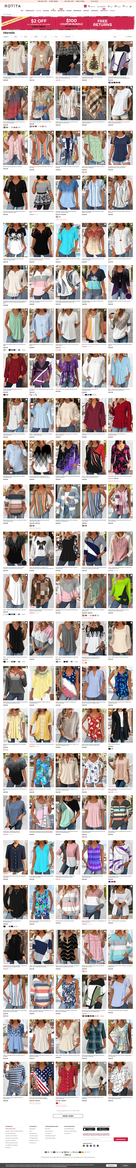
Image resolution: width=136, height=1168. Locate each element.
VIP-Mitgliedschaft (33, 1138)
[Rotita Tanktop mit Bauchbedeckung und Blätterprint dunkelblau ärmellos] (120, 683)
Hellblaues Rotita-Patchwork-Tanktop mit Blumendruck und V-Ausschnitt (120, 1056)
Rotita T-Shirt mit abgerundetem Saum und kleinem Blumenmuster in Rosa (93, 966)
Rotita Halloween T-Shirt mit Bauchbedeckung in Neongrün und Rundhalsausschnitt (118, 610)
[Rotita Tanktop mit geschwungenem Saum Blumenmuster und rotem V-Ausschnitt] (94, 725)
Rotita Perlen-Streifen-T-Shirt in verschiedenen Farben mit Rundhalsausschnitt (15, 520)
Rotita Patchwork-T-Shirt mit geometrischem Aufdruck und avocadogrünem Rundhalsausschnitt (93, 1011)
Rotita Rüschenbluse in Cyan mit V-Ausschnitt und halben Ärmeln (68, 259)
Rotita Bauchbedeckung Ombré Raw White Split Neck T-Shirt (15, 789)
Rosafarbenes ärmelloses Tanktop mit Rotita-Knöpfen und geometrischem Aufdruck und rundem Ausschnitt (41, 832)
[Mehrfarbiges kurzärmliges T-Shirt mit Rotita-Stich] (41, 103)
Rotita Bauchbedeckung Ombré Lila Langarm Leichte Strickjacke (119, 301)
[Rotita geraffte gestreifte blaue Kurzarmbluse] (120, 991)
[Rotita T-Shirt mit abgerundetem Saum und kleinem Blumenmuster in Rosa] (94, 946)
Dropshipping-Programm (50, 1135)
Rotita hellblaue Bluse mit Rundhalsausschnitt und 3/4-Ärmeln (41, 345)
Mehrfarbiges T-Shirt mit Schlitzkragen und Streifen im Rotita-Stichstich (120, 832)
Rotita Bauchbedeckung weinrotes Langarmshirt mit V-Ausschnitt (94, 434)
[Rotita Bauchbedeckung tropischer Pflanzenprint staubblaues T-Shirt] (94, 282)
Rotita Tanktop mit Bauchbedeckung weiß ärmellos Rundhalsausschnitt (14, 434)
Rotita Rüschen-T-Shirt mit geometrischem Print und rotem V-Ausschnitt (67, 1098)
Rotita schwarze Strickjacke (114, 744)
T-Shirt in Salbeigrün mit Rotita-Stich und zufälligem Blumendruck (93, 610)
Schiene (119, 6)
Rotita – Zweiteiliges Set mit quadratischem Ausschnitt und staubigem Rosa (120, 789)
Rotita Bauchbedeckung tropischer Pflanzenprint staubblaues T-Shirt (92, 301)
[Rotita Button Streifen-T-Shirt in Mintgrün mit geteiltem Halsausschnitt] (120, 946)
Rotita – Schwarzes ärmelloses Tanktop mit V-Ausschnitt (15, 657)
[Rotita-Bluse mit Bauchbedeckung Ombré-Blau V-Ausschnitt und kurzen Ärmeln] (68, 192)
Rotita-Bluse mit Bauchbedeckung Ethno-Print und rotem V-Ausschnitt (93, 259)
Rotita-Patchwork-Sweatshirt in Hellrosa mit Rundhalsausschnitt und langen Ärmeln (65, 876)
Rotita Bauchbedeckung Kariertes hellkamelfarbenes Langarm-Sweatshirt (93, 122)
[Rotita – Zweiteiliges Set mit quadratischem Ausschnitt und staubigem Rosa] (120, 770)
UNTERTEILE (94, 10)
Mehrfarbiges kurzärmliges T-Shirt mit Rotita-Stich (40, 121)
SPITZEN (53, 10)
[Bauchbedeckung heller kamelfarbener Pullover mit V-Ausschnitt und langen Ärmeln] (68, 725)
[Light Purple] (109, 83)
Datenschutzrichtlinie (90, 1157)
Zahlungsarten (32, 1128)
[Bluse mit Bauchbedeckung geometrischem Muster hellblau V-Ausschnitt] (94, 192)
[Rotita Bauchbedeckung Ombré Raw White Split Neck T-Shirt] (15, 770)
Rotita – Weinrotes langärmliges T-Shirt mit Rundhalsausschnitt (12, 389)
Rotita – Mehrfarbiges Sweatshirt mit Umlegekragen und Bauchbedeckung (94, 921)
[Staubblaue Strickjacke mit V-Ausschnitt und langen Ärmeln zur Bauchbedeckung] (68, 501)
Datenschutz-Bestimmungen (70, 1131)
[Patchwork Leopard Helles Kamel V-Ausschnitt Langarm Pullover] (120, 325)
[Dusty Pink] (12, 127)
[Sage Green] (7, 127)
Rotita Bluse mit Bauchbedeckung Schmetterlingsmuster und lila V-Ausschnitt (68, 477)
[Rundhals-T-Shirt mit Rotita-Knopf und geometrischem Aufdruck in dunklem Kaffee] (41, 590)
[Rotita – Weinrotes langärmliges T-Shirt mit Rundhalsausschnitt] (15, 370)
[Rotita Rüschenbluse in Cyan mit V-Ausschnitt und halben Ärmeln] (68, 239)
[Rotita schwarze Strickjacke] (120, 725)
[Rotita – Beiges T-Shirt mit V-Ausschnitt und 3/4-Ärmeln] (68, 1036)
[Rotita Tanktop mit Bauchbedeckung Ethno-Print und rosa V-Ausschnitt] (120, 501)
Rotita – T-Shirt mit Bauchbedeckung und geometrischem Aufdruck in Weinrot (91, 477)
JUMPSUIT (86, 10)
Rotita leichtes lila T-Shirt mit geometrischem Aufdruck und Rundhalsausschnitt (120, 876)
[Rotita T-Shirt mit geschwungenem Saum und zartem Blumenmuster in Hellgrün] (94, 147)
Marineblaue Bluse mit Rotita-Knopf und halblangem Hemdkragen (14, 876)
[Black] (10, 350)
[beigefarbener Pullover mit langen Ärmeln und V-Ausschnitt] (94, 1078)
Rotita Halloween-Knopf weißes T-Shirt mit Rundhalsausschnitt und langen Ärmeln (91, 657)
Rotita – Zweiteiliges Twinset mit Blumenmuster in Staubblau (14, 1056)
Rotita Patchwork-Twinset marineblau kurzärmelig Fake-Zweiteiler (67, 167)
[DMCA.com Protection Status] (68, 1154)
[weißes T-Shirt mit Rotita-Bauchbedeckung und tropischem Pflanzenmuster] (15, 239)
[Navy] (14, 350)
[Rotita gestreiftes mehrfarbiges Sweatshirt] (68, 902)
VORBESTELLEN (29, 10)
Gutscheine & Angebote (10, 1140)
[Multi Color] (14, 127)
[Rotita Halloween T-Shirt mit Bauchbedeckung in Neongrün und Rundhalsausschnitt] (120, 590)
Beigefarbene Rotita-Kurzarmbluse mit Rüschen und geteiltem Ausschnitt (40, 1056)
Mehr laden (68, 1116)
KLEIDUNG (46, 10)
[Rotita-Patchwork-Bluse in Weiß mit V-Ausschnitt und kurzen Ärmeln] (68, 325)
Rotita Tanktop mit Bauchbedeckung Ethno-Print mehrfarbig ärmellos (92, 876)
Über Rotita (47, 1128)
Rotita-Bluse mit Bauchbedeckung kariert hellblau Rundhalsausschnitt (14, 477)
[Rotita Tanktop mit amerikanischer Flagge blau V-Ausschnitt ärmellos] (68, 683)
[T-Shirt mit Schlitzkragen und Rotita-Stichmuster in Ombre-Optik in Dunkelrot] (15, 103)
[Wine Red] (114, 82)
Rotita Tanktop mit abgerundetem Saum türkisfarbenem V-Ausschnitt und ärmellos (41, 876)
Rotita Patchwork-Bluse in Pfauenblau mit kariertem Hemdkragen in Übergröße (93, 1056)
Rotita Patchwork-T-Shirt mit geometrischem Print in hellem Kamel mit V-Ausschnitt (67, 122)
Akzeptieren (111, 1165)
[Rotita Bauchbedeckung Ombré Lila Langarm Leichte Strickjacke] (120, 282)
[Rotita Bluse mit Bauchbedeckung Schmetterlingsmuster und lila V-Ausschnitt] (68, 457)
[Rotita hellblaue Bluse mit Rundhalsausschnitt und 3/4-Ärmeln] (41, 325)
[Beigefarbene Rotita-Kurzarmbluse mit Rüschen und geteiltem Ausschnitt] (41, 1036)
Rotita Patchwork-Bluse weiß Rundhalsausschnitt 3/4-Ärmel (119, 259)
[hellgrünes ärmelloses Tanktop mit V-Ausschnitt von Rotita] (15, 325)
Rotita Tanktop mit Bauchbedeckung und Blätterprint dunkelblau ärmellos (119, 702)
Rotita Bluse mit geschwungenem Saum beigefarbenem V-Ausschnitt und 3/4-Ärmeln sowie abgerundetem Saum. (15, 302)
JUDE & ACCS (104, 10)
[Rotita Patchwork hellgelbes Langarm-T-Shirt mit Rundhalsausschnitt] (41, 683)
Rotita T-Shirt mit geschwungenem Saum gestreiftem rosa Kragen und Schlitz (40, 301)
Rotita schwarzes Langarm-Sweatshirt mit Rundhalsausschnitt (12, 921)
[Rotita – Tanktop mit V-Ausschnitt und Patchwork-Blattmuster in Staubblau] (68, 991)
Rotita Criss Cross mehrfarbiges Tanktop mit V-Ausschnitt (94, 344)
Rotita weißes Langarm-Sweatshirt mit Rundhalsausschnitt (90, 389)
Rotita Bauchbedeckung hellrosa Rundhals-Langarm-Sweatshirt (67, 610)
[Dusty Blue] (19, 350)
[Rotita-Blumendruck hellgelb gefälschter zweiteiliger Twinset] (15, 725)
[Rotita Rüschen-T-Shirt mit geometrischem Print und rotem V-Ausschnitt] (68, 1078)
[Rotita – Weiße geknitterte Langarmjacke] (120, 902)
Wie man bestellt (33, 1133)
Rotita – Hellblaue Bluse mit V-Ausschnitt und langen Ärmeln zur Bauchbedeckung (40, 434)
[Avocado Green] (112, 82)
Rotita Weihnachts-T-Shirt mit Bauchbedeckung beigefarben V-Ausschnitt (92, 77)
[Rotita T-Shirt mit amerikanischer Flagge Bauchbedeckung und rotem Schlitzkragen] (41, 1078)
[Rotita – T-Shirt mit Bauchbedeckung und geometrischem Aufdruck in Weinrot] (94, 457)
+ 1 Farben (23, 350)
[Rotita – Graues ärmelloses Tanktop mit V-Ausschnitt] (68, 638)
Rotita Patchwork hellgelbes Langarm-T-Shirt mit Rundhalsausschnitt (39, 702)
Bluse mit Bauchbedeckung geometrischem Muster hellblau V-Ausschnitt (93, 212)
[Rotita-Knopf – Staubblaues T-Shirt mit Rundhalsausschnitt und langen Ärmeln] (15, 812)
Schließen (125, 1165)
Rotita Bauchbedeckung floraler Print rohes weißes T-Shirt (93, 789)
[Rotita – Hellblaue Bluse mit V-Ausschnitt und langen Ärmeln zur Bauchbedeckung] (41, 415)
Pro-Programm (48, 1133)
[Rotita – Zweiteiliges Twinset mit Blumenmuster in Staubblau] (15, 1036)
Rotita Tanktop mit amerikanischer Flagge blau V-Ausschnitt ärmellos (66, 702)
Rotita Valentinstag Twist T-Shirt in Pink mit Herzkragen (120, 476)
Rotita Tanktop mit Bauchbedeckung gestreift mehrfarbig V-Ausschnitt (39, 520)
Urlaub (38, 10)
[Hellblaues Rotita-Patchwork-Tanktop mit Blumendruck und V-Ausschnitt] (120, 1036)
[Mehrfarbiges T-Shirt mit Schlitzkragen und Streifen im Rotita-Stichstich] (120, 812)
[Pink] (17, 127)
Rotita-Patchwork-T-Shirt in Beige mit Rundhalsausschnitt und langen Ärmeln (15, 77)
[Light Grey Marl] (93, 394)
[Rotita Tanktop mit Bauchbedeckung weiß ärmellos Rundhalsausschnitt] (15, 415)
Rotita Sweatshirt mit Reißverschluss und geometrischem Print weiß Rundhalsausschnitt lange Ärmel (68, 301)
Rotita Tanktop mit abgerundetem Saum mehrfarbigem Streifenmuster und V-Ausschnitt (15, 1011)
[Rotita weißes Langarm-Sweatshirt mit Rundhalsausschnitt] (94, 370)
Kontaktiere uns (32, 1142)
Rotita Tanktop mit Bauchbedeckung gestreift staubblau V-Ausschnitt (94, 520)
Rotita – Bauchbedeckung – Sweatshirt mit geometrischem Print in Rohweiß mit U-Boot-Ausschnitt (41, 568)
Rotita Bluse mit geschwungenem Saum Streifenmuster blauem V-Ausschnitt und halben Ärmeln (94, 702)
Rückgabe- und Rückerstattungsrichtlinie (14, 1131)
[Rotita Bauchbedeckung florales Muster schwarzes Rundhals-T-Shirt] (68, 548)
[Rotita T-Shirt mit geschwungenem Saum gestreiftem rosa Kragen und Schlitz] (41, 282)
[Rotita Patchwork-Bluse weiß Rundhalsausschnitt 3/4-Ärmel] (120, 239)
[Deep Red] (4, 127)
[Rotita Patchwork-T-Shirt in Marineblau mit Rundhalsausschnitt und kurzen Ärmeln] (120, 147)
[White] (10, 127)
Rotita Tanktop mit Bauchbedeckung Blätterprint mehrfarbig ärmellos (40, 921)
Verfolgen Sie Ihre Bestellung (11, 1138)
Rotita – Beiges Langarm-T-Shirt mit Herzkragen (118, 657)
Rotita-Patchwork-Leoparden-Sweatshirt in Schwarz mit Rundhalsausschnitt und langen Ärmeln (15, 966)
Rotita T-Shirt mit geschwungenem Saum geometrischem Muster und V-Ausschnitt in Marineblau (94, 568)
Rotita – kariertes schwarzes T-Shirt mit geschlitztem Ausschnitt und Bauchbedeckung (67, 77)
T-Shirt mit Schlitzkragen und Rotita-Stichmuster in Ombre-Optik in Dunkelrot (14, 122)
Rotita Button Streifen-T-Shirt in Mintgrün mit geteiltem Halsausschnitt (120, 966)
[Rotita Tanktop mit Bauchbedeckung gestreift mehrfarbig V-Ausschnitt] (41, 501)
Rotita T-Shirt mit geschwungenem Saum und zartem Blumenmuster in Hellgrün (93, 167)
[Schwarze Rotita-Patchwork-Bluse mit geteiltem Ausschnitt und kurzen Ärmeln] (41, 239)
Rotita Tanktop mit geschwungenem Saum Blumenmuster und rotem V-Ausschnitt (91, 745)
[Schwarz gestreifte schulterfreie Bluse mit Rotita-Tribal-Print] (41, 192)
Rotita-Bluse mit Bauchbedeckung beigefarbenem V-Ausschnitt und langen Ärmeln (67, 789)
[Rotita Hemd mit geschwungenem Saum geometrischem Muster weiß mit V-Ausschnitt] (120, 1078)
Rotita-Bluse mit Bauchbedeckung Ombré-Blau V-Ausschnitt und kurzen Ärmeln (66, 212)
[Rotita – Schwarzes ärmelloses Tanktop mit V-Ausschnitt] (15, 638)
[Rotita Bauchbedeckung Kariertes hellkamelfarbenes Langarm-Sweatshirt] (94, 103)
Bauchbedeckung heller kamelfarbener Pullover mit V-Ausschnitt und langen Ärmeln (67, 745)
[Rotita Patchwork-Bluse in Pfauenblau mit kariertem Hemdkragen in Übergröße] (94, 1036)
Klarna (30, 1131)
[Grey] (119, 82)
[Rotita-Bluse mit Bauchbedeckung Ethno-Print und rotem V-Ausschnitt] (94, 239)
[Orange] (86, 662)
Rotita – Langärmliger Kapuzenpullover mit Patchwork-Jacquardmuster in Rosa (120, 568)
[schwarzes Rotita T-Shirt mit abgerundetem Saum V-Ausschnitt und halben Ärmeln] (15, 192)
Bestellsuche (8, 1147)
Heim (4, 14)
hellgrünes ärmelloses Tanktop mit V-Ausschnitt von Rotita (14, 345)
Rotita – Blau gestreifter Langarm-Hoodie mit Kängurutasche (13, 1098)
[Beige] (17, 350)
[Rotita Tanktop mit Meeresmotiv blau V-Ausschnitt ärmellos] (41, 770)
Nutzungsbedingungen (69, 1128)
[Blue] (57, 217)
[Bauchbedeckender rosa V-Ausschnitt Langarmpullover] (41, 638)
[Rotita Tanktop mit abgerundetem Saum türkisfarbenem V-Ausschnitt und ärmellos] (41, 857)
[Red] (36, 394)
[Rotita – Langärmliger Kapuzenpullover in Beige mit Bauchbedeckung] (68, 415)
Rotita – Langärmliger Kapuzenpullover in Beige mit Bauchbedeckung (67, 434)
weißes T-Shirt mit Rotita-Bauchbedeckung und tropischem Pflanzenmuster (13, 259)
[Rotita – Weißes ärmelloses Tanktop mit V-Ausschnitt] (15, 590)
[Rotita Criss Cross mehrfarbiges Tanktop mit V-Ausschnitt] (94, 325)
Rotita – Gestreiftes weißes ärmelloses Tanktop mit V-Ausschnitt (119, 212)
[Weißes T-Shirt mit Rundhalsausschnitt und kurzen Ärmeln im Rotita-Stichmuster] (120, 103)
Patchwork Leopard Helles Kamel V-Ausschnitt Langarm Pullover (120, 345)
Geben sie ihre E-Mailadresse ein (93, 1139)
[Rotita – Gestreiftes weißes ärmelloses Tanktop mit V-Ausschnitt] (120, 192)
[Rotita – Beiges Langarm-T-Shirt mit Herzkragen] (120, 638)
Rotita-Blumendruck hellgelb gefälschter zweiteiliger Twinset (14, 745)
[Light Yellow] (4, 750)
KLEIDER (69, 10)
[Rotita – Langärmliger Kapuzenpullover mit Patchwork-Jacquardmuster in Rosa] (120, 548)
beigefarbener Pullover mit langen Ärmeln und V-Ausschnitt (92, 1098)
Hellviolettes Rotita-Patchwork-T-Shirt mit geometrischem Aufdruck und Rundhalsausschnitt (119, 77)
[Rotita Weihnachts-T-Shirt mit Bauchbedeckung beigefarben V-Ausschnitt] (94, 58)
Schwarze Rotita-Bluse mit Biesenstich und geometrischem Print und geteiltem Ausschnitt (39, 477)
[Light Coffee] (117, 82)
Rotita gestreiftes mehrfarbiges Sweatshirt (65, 920)
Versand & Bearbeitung (10, 1133)
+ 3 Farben (101, 1016)
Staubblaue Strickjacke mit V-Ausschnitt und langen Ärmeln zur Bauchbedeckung (67, 520)
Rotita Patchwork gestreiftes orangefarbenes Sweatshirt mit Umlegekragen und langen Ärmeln (15, 702)
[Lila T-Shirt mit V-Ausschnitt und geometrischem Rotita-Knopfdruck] (41, 370)
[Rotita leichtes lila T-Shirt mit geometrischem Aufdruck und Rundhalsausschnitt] (120, 857)
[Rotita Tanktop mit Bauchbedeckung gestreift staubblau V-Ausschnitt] (94, 501)
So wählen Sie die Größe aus (11, 1135)
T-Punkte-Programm (33, 1135)
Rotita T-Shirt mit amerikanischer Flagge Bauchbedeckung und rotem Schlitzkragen (38, 1098)
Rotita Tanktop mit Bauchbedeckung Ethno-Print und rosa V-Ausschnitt (119, 520)
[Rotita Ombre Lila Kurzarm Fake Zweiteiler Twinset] (68, 370)
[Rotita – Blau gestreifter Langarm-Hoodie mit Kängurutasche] (15, 1078)
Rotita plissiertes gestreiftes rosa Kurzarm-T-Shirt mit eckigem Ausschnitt (93, 832)
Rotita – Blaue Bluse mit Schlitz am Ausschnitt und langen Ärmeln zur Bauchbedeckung (119, 389)
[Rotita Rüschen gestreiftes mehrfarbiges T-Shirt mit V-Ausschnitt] (41, 147)
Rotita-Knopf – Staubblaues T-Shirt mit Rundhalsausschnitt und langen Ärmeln (11, 832)
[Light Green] (83, 172)
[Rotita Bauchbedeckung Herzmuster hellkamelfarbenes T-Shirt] (41, 58)
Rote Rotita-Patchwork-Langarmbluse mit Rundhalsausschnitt (117, 434)
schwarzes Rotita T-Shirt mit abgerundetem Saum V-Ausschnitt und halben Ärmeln (14, 212)
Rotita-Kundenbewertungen (11, 1142)
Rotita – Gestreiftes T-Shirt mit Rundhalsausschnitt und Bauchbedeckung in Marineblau (41, 1011)
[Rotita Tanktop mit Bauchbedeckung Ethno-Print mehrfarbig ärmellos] (94, 857)
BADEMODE (61, 10)
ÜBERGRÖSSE (77, 10)
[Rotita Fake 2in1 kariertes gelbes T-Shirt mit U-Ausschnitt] (41, 725)
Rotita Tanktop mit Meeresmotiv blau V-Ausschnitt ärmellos (40, 789)
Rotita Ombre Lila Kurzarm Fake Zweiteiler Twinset (66, 389)
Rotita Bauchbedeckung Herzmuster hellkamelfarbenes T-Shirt (41, 77)
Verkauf (112, 10)
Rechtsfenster (67, 1133)
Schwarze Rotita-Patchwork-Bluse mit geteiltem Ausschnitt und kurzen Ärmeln (39, 259)
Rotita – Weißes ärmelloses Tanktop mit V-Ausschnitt (14, 609)
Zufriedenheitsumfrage (50, 1138)
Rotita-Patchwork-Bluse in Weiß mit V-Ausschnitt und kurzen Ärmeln (67, 345)
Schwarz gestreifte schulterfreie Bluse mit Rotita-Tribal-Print (41, 212)
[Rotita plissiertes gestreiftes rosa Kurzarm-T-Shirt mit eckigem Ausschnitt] (94, 812)
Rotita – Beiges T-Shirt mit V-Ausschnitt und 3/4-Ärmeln (68, 1055)
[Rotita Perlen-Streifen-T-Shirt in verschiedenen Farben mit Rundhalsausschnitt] (15, 501)
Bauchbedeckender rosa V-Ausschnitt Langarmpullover (41, 657)
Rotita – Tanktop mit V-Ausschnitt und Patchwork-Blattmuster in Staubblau (66, 1011)
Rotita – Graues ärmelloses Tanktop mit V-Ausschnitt (67, 657)
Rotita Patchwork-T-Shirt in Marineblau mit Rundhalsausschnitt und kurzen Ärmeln (117, 167)
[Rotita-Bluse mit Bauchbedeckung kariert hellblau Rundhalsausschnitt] (15, 457)
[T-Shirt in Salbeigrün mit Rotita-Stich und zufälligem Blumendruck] (94, 590)
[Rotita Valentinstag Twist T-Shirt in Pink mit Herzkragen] (120, 457)
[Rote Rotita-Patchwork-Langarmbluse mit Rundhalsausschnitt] (120, 415)
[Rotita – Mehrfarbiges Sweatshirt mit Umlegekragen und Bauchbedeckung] (94, 902)
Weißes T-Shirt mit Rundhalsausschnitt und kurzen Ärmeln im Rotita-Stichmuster (119, 122)
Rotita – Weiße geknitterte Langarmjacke (117, 920)
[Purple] (31, 395)
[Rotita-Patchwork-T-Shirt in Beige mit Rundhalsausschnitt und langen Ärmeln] (15, 58)
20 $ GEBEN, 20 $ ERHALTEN (11, 1145)
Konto (111, 6)
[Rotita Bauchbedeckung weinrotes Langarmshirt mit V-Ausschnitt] (94, 415)
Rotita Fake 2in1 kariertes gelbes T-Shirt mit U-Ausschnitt (41, 744)
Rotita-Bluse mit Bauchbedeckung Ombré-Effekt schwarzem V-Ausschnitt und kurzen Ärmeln (13, 568)
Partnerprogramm (49, 1131)
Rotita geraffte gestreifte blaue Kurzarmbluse (118, 1010)
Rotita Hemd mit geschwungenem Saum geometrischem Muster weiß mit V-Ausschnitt (120, 1098)
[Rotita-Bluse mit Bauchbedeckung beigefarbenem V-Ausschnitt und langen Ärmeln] (68, 770)
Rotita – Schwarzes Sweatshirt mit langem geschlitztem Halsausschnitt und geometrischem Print (67, 966)
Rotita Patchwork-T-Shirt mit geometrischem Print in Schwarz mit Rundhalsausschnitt (67, 832)
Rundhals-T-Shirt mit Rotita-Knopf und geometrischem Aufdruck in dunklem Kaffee (41, 610)
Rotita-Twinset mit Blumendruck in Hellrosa (12, 166)
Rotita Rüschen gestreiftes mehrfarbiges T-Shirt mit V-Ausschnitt (41, 167)
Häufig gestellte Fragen (10, 1128)
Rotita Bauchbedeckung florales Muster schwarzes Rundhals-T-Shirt (66, 568)
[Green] (7, 394)
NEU (22, 10)
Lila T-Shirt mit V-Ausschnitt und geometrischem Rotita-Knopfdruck (41, 389)
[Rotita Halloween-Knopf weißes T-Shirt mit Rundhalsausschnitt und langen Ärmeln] (94, 638)
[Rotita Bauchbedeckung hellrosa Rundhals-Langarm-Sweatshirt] (68, 590)
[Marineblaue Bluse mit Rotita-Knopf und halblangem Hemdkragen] (15, 857)
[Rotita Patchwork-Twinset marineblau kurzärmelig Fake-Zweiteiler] (68, 147)
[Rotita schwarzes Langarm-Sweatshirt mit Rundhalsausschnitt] (15, 902)
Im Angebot (129, 36)
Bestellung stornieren (34, 1140)
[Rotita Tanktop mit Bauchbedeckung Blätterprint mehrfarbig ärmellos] (41, 902)
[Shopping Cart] (131, 6)
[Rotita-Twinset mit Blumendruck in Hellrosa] (15, 147)
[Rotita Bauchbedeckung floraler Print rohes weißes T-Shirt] (94, 770)
